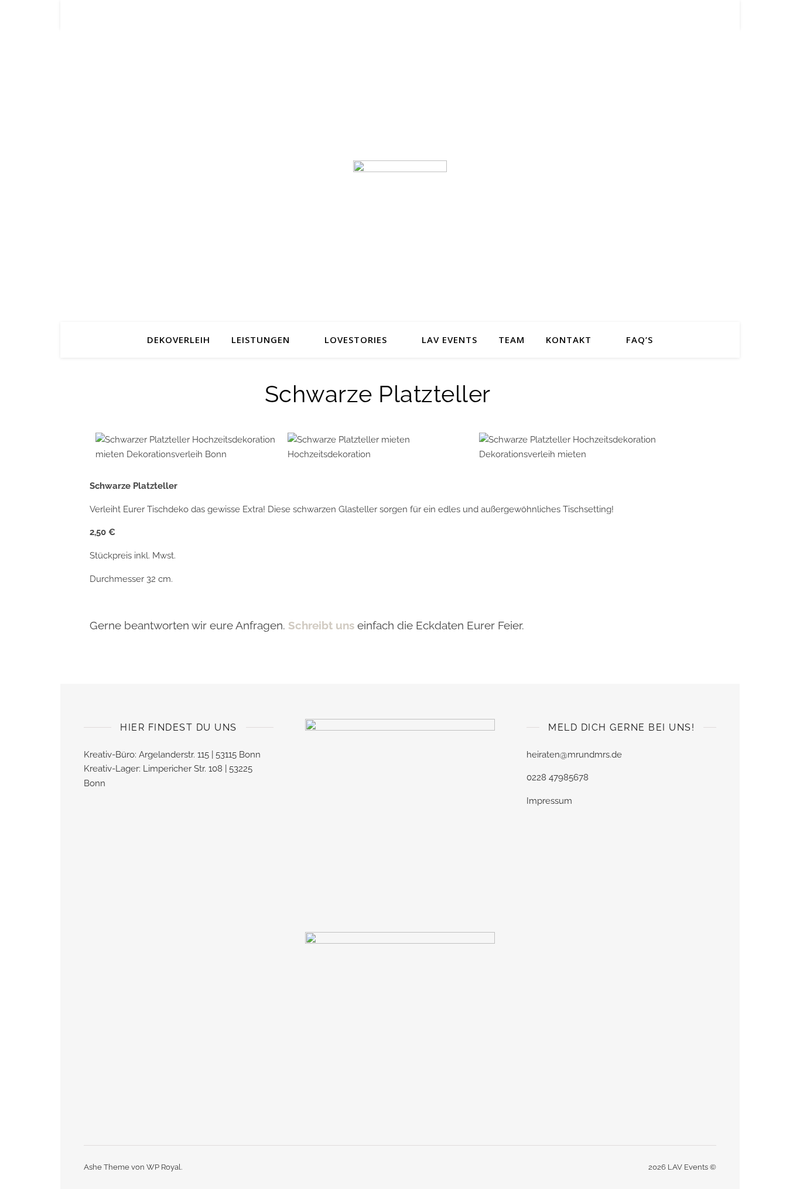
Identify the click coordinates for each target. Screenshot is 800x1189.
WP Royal (163, 1167)
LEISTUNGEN (260, 339)
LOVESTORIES (355, 339)
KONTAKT (569, 339)
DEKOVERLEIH (178, 339)
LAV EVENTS (449, 339)
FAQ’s (639, 339)
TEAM (511, 339)
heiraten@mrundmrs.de (574, 754)
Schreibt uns (322, 625)
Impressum (549, 801)
